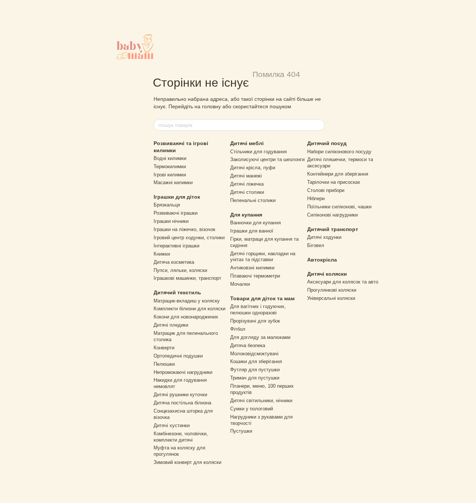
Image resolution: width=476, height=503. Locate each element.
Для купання (246, 215)
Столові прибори (325, 190)
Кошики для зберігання (256, 361)
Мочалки (240, 284)
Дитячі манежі (246, 176)
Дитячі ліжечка (247, 184)
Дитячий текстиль (177, 292)
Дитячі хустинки (172, 425)
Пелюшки (164, 364)
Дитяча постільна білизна (182, 403)
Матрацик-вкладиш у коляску (187, 301)
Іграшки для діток (177, 197)
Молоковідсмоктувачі (254, 353)
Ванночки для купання (255, 222)
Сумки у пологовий (251, 408)
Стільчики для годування (258, 151)
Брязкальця (167, 205)
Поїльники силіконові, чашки (339, 206)
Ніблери (316, 198)
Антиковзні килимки (252, 267)
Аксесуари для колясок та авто (342, 282)
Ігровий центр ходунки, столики (189, 237)
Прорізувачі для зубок (255, 321)
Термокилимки (170, 166)
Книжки (162, 254)
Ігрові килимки (170, 174)
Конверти (164, 347)
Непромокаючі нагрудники (183, 372)
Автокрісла (322, 260)
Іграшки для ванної (251, 231)
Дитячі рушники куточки (180, 394)
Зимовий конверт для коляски (187, 462)
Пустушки (241, 431)
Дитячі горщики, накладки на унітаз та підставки (262, 257)
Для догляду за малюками (260, 337)
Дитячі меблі (247, 143)
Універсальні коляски (331, 298)
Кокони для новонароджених (186, 317)
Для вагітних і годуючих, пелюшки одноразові (258, 309)
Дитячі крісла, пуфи (252, 167)
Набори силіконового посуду (339, 151)
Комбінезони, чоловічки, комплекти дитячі (181, 437)
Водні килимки (170, 158)
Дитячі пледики (171, 325)
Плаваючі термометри (255, 276)
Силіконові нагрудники (332, 215)
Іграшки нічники (171, 221)
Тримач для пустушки (254, 378)
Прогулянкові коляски (331, 290)
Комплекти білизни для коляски (189, 308)
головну (211, 106)
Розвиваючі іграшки (175, 213)
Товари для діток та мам (262, 298)
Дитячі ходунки (324, 237)
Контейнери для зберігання (337, 174)
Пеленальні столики (253, 200)
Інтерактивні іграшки (176, 246)
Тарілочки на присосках (333, 182)
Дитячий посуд (327, 143)
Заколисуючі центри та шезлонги (267, 159)
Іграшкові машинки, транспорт (187, 278)
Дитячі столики (247, 192)
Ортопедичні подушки (178, 356)
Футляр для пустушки (255, 369)
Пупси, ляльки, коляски (180, 270)
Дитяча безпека (247, 345)
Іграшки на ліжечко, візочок (184, 229)
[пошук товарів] (319, 125)
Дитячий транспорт (332, 229)
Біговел (315, 245)
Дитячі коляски (327, 274)
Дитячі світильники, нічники (261, 400)
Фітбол (237, 329)
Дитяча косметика (174, 262)
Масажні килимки (173, 182)
